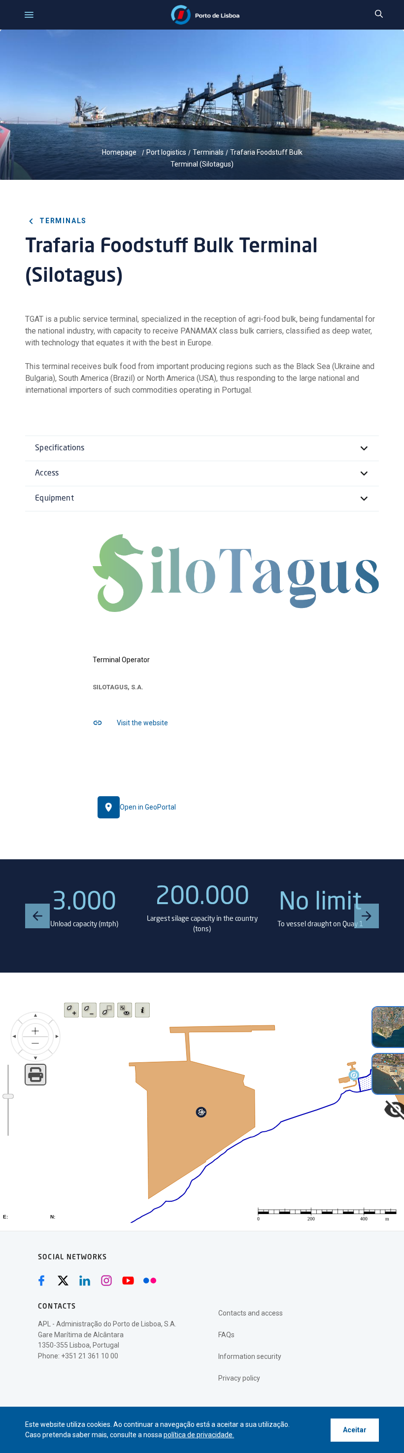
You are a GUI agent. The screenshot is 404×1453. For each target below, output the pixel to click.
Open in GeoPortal (148, 807)
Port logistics (166, 152)
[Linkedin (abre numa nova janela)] (85, 1280)
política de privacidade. (199, 1435)
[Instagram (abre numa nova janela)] (106, 1280)
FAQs (226, 1335)
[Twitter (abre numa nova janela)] (63, 1280)
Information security (249, 1356)
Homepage (120, 152)
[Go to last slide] (37, 916)
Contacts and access (250, 1313)
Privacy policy (239, 1378)
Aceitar (355, 1430)
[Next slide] (366, 916)
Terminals (208, 152)
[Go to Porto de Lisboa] (205, 15)
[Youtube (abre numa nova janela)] (128, 1280)
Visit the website (142, 723)
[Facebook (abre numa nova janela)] (41, 1280)
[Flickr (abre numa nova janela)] (150, 1280)
